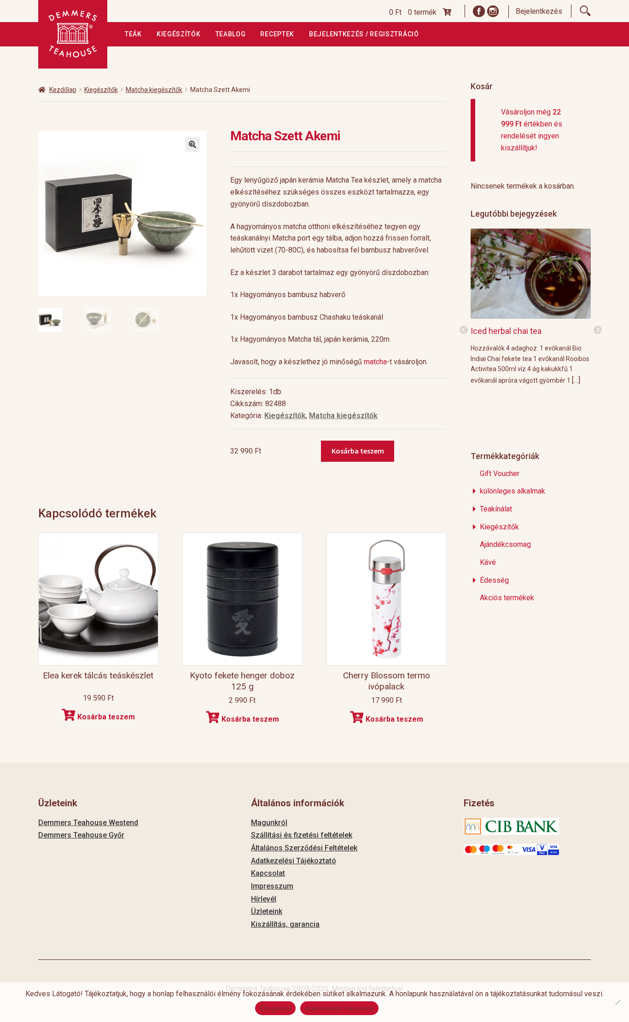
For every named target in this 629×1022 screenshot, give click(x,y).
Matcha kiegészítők (154, 89)
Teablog (230, 34)
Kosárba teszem (358, 450)
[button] (192, 144)
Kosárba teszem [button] (106, 716)
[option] (531, 306)
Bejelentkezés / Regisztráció (364, 34)
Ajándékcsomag (505, 544)
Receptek (277, 34)
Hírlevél (263, 899)
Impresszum (272, 886)
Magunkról (269, 822)
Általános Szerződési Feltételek (304, 848)
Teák (133, 34)
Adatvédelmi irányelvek (339, 1008)
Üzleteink (266, 911)
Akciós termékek (507, 597)
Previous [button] (463, 330)
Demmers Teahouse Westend (88, 822)
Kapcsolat (268, 873)
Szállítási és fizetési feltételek (301, 835)
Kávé (488, 562)
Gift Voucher (499, 473)
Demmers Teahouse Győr (81, 835)
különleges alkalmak (512, 491)
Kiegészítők (179, 34)
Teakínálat (496, 509)
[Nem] (617, 1002)
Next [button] (597, 330)
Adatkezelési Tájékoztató (293, 860)
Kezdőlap (62, 89)
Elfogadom (275, 1008)
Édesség (494, 580)
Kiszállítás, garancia (285, 924)
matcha (375, 361)
